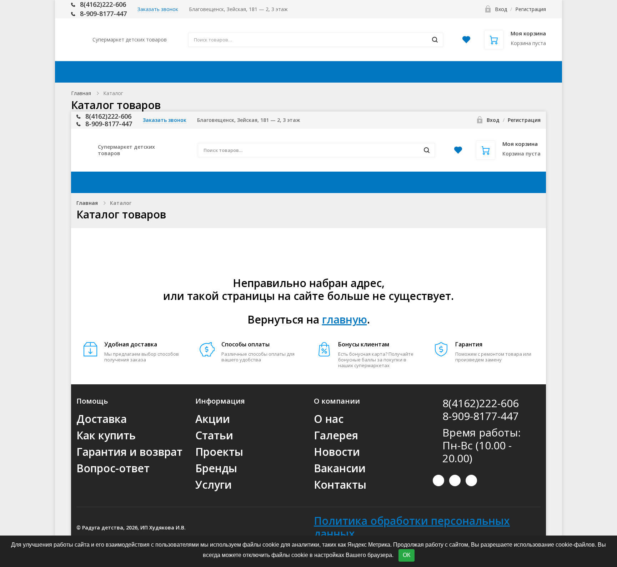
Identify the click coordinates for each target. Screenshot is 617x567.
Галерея (336, 435)
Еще (522, 72)
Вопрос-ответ (113, 468)
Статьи (214, 435)
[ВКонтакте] (438, 480)
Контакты (479, 72)
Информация (350, 72)
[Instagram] (455, 480)
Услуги (213, 484)
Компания (418, 72)
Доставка (235, 72)
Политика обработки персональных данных (412, 527)
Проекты (219, 451)
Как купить (289, 72)
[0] (466, 41)
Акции (190, 72)
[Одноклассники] (471, 480)
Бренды (216, 468)
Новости (337, 451)
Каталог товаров (126, 72)
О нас (328, 418)
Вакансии (340, 468)
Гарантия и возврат (129, 451)
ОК (406, 555)
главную (344, 319)
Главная (81, 93)
